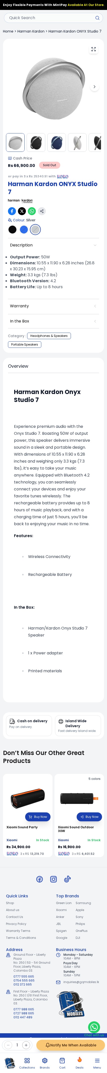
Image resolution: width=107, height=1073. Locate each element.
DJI (78, 938)
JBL (58, 924)
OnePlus (82, 931)
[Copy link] (42, 211)
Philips (80, 924)
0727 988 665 (23, 1013)
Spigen (61, 931)
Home (8, 31)
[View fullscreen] (93, 49)
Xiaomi (61, 910)
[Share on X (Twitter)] (22, 211)
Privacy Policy (16, 924)
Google (61, 938)
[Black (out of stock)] (12, 229)
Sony (79, 917)
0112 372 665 (22, 985)
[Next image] (94, 86)
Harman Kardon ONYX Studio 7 (75, 31)
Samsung (83, 903)
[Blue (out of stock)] (23, 229)
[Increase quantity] (26, 1045)
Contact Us (14, 917)
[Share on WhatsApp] (32, 211)
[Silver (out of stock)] (35, 229)
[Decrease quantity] (8, 1045)
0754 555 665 (24, 981)
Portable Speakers (24, 344)
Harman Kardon (31, 31)
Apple (80, 910)
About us (12, 910)
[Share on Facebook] (12, 211)
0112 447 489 (22, 1017)
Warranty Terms (18, 931)
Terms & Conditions (21, 938)
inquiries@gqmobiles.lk (81, 982)
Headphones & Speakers (49, 336)
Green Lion (64, 903)
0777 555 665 (23, 977)
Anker (60, 917)
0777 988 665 (23, 1009)
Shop (10, 903)
